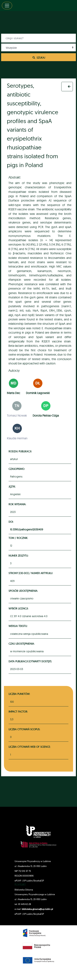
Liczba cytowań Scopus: (24, 729)
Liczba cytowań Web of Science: (30, 746)
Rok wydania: (18, 504)
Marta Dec (13, 393)
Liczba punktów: (19, 693)
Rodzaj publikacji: (21, 451)
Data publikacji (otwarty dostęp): (31, 661)
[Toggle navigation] (7, 5)
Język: (13, 486)
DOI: (12, 521)
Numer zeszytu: (19, 555)
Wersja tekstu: (19, 625)
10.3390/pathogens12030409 (26, 529)
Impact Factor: (18, 711)
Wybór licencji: (19, 608)
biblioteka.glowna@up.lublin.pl (37, 909)
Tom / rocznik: (19, 537)
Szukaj (40, 57)
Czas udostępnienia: (22, 643)
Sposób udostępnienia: (24, 590)
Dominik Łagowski (38, 393)
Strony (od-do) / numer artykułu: (31, 573)
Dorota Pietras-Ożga (46, 415)
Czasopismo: (17, 468)
